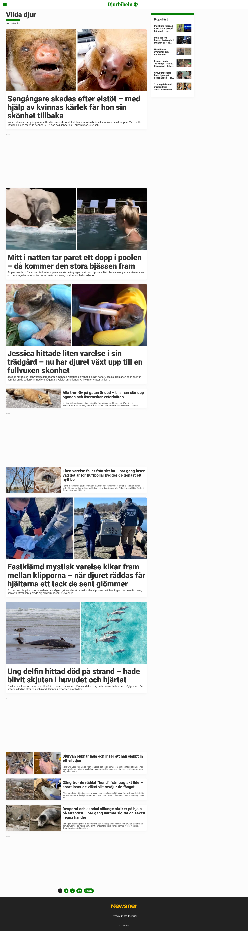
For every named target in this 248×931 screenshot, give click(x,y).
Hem (8, 23)
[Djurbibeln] (123, 4)
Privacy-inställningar (124, 916)
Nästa (88, 890)
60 (80, 890)
